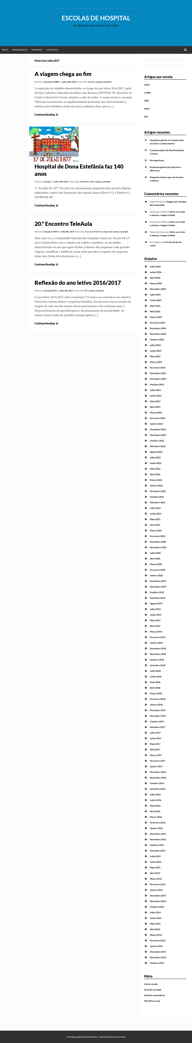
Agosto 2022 (156, 451)
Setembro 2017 (157, 727)
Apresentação (20, 50)
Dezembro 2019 (158, 581)
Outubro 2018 (157, 659)
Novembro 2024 (158, 334)
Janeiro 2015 (156, 890)
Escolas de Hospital (96, 18)
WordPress (92, 1036)
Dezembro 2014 (158, 895)
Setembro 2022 (157, 446)
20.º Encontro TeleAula (63, 223)
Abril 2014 (155, 929)
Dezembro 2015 (158, 833)
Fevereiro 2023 (157, 418)
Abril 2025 (155, 311)
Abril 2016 (155, 811)
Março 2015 (156, 878)
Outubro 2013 (157, 963)
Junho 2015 (155, 861)
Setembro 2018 (157, 665)
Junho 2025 (155, 300)
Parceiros (36, 50)
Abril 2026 (155, 277)
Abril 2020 (155, 558)
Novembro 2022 (158, 435)
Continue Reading (47, 114)
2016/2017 (84, 181)
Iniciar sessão (151, 984)
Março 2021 (156, 530)
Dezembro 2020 (158, 541)
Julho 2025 (155, 294)
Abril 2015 (155, 873)
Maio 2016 (155, 805)
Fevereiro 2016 (157, 822)
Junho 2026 (155, 272)
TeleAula (91, 82)
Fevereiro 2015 (157, 884)
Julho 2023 (155, 390)
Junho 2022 (155, 463)
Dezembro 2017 (158, 710)
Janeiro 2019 (156, 642)
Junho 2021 (155, 513)
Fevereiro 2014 (157, 940)
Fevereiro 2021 (157, 536)
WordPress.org (152, 1000)
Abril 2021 (155, 524)
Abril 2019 (155, 626)
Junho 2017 (155, 738)
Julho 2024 (155, 345)
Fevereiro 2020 (157, 569)
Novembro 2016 (158, 777)
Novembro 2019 (158, 586)
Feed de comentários (154, 995)
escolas (47, 181)
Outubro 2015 (157, 845)
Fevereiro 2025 (157, 322)
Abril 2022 (155, 474)
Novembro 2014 (158, 901)
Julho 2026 (155, 266)
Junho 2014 (155, 918)
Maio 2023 (155, 401)
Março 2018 (156, 693)
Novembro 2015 (158, 839)
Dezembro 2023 (158, 373)
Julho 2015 (155, 856)
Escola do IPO (50, 290)
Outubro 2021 (157, 496)
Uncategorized (106, 231)
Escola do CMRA (51, 82)
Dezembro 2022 (158, 429)
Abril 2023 (155, 407)
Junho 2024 (155, 350)
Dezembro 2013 (158, 951)
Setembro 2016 (157, 788)
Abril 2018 (155, 687)
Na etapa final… (157, 160)
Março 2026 (156, 283)
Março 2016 (156, 817)
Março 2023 (156, 412)
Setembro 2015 (157, 850)
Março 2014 (156, 934)
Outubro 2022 (157, 440)
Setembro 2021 (157, 502)
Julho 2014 (155, 912)
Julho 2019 (155, 609)
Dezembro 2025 (158, 289)
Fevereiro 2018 (157, 699)
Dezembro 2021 (158, 491)
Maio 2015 (155, 867)
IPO (86, 290)
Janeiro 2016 (156, 828)
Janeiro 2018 (156, 704)
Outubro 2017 (157, 721)
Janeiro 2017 (156, 766)
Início (5, 50)
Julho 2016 (155, 794)
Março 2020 (156, 564)
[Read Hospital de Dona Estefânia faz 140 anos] (54, 160)
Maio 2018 (155, 682)
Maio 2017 (155, 744)
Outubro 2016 (157, 783)
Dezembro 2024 (158, 328)
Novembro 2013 (158, 957)
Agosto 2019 (156, 603)
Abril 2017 (155, 749)
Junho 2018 (155, 676)
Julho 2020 (155, 553)
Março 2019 (156, 631)
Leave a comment (103, 82)
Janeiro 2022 (156, 485)
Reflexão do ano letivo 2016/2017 (78, 282)
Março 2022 (156, 480)
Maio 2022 (155, 468)
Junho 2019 (155, 614)
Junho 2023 (155, 395)
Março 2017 (156, 755)
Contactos (52, 50)
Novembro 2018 (158, 654)
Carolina (121, 1036)
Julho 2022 (155, 457)
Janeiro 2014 (156, 946)
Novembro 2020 (158, 547)
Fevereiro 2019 (157, 637)
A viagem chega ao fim (63, 73)
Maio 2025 (155, 305)
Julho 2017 (155, 732)
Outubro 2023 (157, 384)
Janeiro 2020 (156, 575)
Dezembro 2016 (158, 772)
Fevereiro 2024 (157, 367)
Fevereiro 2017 (157, 760)
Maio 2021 (155, 519)
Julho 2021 (155, 508)
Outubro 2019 (157, 592)
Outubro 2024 (157, 339)
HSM (146, 108)
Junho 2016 (155, 800)
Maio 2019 (155, 620)
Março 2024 (156, 362)
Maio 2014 (155, 923)
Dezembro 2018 (158, 648)
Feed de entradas (152, 989)
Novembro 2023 (158, 378)
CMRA (147, 92)
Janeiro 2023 (156, 423)
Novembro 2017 (158, 715)
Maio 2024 (155, 356)
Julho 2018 (155, 670)
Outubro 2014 (157, 906)
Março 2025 (156, 317)
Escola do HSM (51, 231)
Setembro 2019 (157, 597)
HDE (92, 181)
